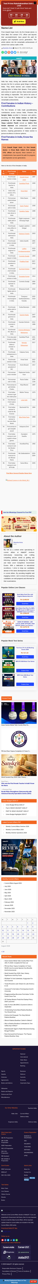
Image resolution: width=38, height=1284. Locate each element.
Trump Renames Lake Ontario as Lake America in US (19, 985)
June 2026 (8, 889)
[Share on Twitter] (15, 52)
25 (8, 938)
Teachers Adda (32, 1108)
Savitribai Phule (24, 183)
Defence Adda (24, 1116)
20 (18, 934)
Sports (3, 1071)
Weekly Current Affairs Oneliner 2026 (17, 826)
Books (3, 1200)
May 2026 (8, 892)
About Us (27, 1169)
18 (8, 934)
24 (3, 938)
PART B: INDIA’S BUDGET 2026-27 (17, 811)
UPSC (26, 1155)
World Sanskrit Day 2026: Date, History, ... (14, 777)
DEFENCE (27, 1149)
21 (23, 934)
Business (23, 1071)
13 (18, 930)
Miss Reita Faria (24, 417)
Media (26, 1175)
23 (33, 934)
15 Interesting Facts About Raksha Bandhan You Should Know (18, 1011)
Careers (29, 1179)
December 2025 (10, 908)
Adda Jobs (14, 1113)
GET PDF (33, 1281)
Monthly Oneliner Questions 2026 (16, 833)
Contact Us (27, 1172)
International (24, 1057)
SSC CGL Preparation (4, 1152)
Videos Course (5, 1194)
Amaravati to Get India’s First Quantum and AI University (19, 990)
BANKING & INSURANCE (28, 1136)
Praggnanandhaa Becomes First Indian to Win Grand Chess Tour (19, 995)
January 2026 (9, 905)
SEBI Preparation (6, 1145)
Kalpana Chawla (24, 233)
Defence (22, 1074)
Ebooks (3, 1197)
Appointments (24, 1063)
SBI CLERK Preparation (4, 1141)
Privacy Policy (6, 1274)
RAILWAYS (27, 1143)
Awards (3, 1074)
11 (7, 930)
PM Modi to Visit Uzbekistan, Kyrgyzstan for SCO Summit (19, 979)
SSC (25, 1140)
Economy (23, 1080)
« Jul (2, 951)
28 (23, 938)
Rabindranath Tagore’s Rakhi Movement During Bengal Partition (19, 1030)
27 (18, 938)
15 (28, 930)
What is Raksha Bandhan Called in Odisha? (18, 1020)
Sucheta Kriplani (24, 269)
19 (13, 934)
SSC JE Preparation (7, 1148)
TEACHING (27, 1146)
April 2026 (8, 896)
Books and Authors (6, 1083)
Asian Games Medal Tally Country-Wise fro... (15, 725)
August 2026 (13, 883)
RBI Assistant (5, 1156)
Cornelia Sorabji (24, 256)
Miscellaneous (5, 1097)
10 (3, 930)
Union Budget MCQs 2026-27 (15, 805)
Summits (22, 1077)
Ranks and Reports (7, 1091)
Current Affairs (24, 1113)
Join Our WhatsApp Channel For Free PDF (17, 512)
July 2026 (8, 886)
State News (23, 1060)
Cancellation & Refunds (9, 1271)
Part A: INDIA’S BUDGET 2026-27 (16, 808)
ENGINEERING (28, 1152)
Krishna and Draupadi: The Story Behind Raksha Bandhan (17, 1016)
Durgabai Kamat (24, 276)
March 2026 (8, 899)
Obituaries (4, 1088)
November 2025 (10, 911)
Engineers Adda (13, 1122)
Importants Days (25, 1083)
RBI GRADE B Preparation (5, 1159)
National (22, 1054)
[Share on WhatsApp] (2, 52)
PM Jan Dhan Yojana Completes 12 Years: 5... (15, 751)
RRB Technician (6, 1169)
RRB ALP (4, 1172)
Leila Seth (24, 400)
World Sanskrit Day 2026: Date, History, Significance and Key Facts (17, 974)
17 (3, 934)
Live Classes (5, 1191)
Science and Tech (6, 1094)
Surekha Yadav (24, 211)
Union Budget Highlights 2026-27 (16, 814)
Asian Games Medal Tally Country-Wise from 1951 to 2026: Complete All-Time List (19, 962)
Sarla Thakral (24, 206)
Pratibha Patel (24, 261)
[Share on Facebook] (12, 52)
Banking (22, 1065)
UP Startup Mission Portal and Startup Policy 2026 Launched (19, 1000)
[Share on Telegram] (5, 52)
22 (28, 934)
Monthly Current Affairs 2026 (15, 829)
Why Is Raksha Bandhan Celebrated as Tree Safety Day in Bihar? (19, 1024)
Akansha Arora (8, 48)
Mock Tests (4, 1188)
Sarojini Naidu (24, 315)
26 (13, 938)
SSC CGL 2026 (5, 1175)
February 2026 (9, 902)
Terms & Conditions (24, 1271)
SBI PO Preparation (7, 1138)
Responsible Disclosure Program (12, 1268)
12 (13, 930)
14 (23, 930)
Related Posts (6, 698)
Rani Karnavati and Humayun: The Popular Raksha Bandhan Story (18, 1035)
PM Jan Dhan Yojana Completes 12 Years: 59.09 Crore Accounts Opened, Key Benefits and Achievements (18, 968)
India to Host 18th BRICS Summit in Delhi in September (18, 1006)
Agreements (4, 1080)
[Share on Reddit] (9, 52)
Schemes (4, 1077)
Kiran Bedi (24, 191)
